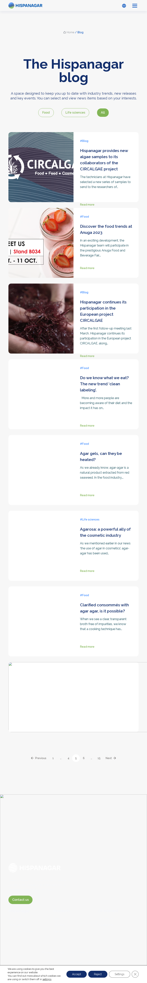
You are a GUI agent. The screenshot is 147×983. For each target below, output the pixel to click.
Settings (119, 974)
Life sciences (75, 112)
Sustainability (106, 924)
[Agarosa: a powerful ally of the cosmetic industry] (41, 546)
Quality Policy (95, 961)
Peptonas (59, 924)
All (103, 112)
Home (70, 32)
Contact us (20, 900)
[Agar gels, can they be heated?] (41, 470)
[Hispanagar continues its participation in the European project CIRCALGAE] (41, 324)
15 (99, 758)
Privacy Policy (51, 961)
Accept (76, 974)
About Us (14, 918)
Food (46, 112)
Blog (101, 931)
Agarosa (58, 931)
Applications (106, 918)
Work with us (16, 924)
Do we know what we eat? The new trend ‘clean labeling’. (104, 383)
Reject (98, 974)
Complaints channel (20, 931)
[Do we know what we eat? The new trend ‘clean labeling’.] (41, 396)
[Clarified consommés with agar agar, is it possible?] (41, 621)
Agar (56, 918)
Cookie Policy (73, 961)
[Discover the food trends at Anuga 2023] (41, 243)
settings (46, 979)
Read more (87, 204)
